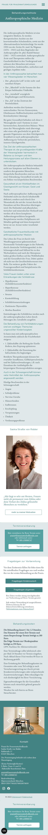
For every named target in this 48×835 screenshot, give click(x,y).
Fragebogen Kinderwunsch (24, 581)
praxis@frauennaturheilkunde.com (24, 536)
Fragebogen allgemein (24, 589)
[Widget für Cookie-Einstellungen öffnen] (4, 831)
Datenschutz (27, 797)
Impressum (16, 797)
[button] (43, 4)
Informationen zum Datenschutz (20, 609)
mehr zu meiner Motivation (23, 512)
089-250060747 (25, 540)
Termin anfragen (24, 546)
